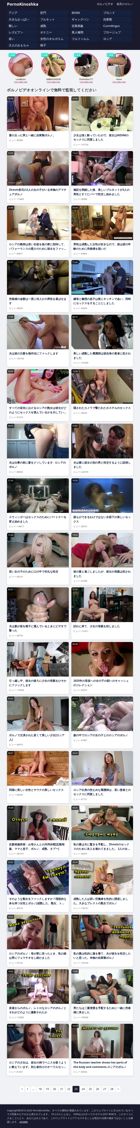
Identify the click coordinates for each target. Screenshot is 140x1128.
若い (12, 39)
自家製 (107, 19)
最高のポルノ (125, 4)
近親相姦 (77, 26)
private (24, 1121)
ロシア (107, 39)
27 (104, 1089)
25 (90, 1089)
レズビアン (16, 32)
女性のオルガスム (52, 39)
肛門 (43, 13)
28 (111, 1089)
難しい (13, 26)
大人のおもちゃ (19, 45)
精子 (43, 45)
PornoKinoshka (22, 4)
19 (47, 1089)
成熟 (43, 26)
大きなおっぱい (19, 19)
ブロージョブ (112, 32)
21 (61, 1089)
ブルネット (47, 19)
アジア (13, 13)
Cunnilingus (111, 26)
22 (68, 1089)
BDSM (76, 13)
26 (97, 1089)
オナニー (46, 32)
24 (83, 1089)
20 (54, 1089)
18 (40, 1089)
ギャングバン (80, 19)
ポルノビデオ (105, 4)
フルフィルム (80, 39)
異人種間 (77, 32)
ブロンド (109, 13)
